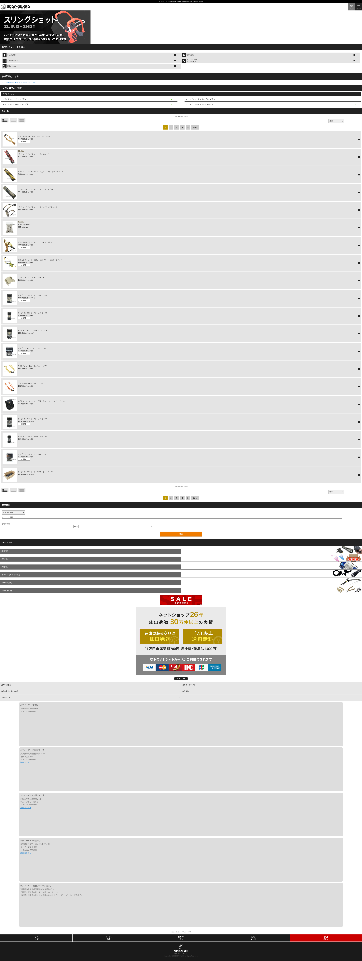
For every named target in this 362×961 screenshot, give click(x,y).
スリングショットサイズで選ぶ (14, 99)
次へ (195, 127)
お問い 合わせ (253, 938)
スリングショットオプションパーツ (199, 104)
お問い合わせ (6, 697)
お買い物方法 (6, 685)
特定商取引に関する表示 (9, 691)
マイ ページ (36, 938)
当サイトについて (188, 685)
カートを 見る (109, 938)
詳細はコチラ (25, 762)
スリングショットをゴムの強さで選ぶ (200, 99)
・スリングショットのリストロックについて (18, 82)
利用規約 (185, 691)
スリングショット (9, 94)
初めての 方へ (181, 938)
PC (189, 932)
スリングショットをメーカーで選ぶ (16, 104)
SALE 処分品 (326, 938)
